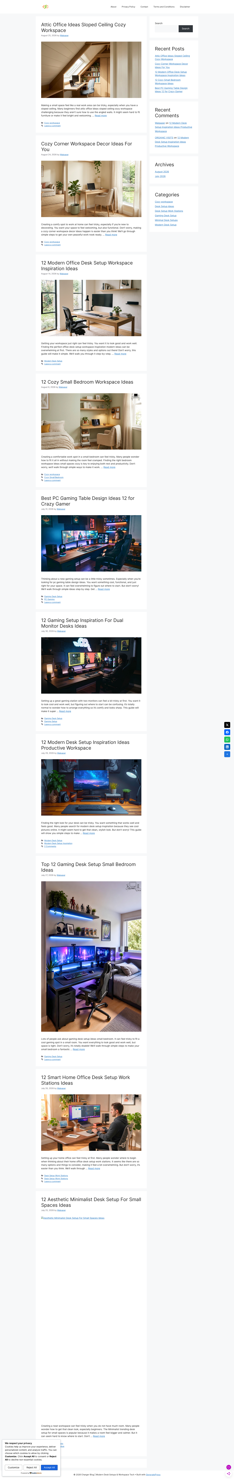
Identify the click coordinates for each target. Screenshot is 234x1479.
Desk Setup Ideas (164, 206)
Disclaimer (185, 6)
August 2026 (162, 171)
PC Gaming (49, 599)
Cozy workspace (52, 123)
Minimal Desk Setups (166, 220)
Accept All (49, 1467)
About (113, 6)
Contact (144, 6)
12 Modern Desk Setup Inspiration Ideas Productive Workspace (85, 745)
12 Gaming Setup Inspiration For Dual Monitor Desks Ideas (82, 623)
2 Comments (50, 846)
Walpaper (160, 123)
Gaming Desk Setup (53, 596)
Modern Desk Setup (53, 361)
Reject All (32, 1467)
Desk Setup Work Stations (56, 1175)
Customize (13, 1467)
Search (158, 23)
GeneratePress (153, 1474)
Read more (101, 115)
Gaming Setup (50, 721)
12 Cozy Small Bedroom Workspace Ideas (87, 382)
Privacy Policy (128, 6)
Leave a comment (52, 126)
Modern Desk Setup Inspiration (58, 843)
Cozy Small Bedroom (54, 477)
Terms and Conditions (164, 6)
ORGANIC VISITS (164, 137)
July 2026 (160, 176)
